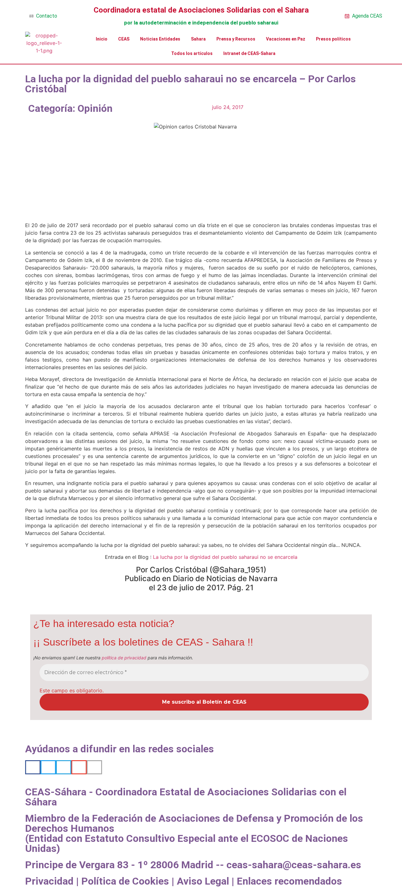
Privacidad (49, 881)
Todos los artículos (192, 53)
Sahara (198, 38)
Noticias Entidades (160, 38)
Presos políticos (333, 38)
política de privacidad (124, 657)
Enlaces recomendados (289, 881)
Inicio (101, 38)
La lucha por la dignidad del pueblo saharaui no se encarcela (225, 557)
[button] (33, 767)
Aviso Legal (203, 881)
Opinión (95, 108)
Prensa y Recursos (235, 38)
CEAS (123, 38)
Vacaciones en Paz (285, 38)
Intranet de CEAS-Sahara (249, 53)
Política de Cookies (125, 881)
